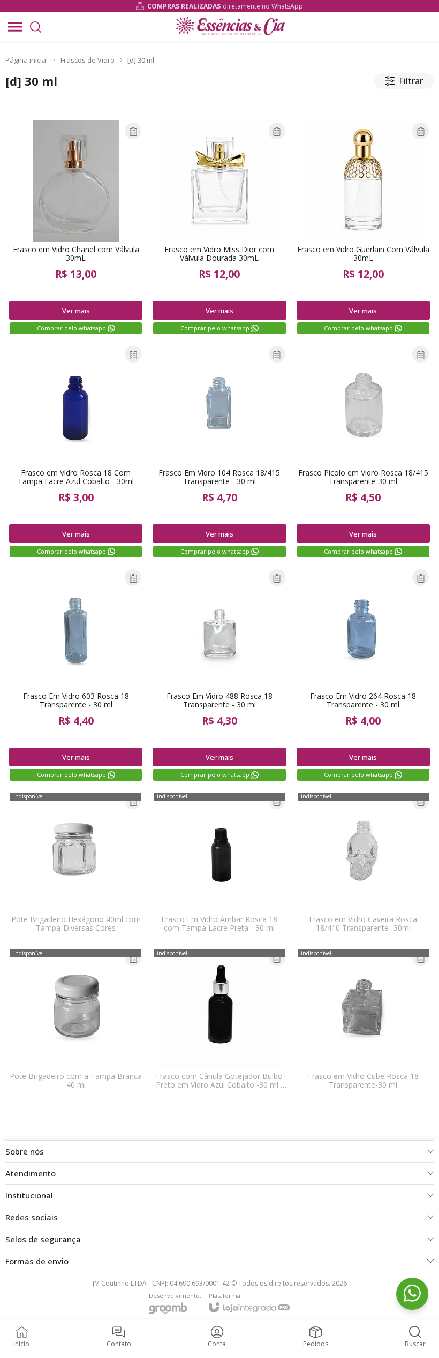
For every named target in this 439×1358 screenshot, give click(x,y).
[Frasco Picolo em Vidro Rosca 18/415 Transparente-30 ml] (363, 451)
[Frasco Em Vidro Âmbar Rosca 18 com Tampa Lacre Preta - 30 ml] (219, 864)
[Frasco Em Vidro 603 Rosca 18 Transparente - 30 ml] (76, 674)
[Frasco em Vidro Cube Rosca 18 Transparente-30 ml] (363, 1021)
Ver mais (76, 310)
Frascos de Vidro (87, 60)
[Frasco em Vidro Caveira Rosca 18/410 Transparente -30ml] (363, 864)
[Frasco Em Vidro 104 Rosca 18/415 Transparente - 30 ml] (219, 451)
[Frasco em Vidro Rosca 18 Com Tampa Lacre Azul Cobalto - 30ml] (76, 451)
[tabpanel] (219, 103)
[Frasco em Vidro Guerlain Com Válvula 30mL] (363, 228)
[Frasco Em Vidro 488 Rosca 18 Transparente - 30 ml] (219, 674)
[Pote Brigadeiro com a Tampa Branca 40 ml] (76, 1021)
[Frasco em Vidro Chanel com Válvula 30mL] (76, 228)
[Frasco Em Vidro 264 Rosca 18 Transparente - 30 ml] (363, 674)
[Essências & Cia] (229, 27)
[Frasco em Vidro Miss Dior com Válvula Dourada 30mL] (219, 228)
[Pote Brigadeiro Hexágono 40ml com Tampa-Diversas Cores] (76, 864)
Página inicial (26, 60)
